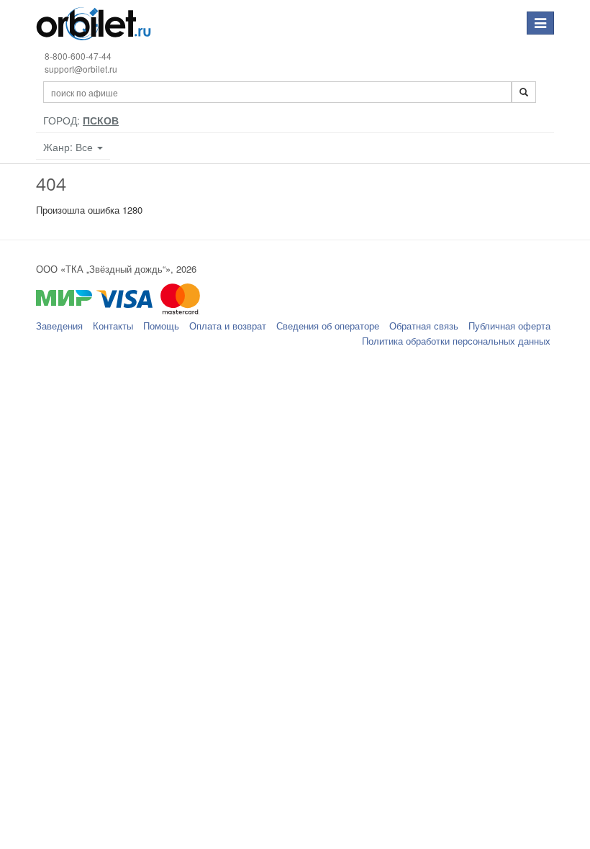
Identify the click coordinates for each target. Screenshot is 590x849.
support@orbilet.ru (81, 69)
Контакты (113, 325)
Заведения (59, 325)
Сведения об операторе (327, 325)
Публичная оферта (509, 325)
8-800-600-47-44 (78, 56)
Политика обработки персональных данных (456, 341)
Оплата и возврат (227, 325)
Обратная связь (423, 325)
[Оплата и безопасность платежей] (295, 305)
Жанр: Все (69, 147)
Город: (81, 120)
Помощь (161, 325)
